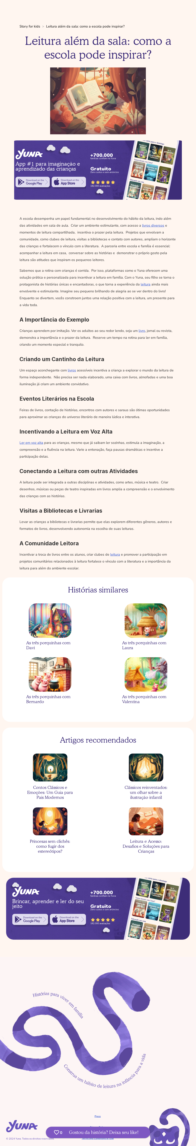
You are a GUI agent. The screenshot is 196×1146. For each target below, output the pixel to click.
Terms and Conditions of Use (98, 1138)
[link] (33, 182)
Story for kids (30, 26)
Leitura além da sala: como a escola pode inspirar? (85, 26)
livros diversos (153, 225)
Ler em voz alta (31, 442)
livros (72, 370)
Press (98, 1116)
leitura (145, 284)
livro (142, 330)
